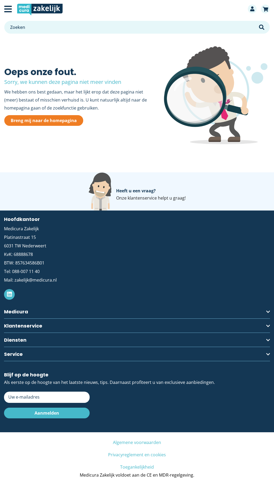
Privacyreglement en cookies (137, 455)
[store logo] (129, 9)
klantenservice (142, 198)
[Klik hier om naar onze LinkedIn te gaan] (9, 294)
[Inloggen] (252, 9)
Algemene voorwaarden (137, 442)
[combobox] (137, 27)
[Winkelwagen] (265, 9)
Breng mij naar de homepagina (44, 120)
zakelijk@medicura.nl (35, 280)
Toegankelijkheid (137, 467)
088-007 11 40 (26, 271)
